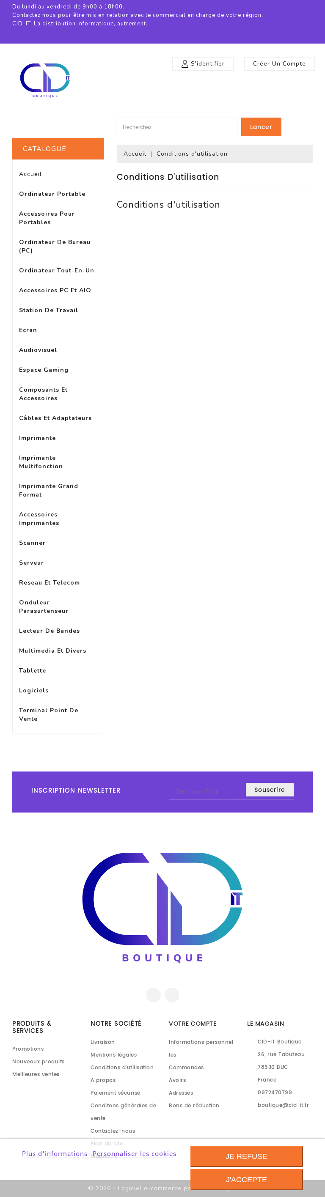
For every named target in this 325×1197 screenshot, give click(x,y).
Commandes (186, 1068)
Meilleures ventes (36, 1075)
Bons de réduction (194, 1106)
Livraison (103, 1042)
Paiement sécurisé (115, 1093)
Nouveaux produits (38, 1062)
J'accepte (246, 1179)
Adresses (181, 1093)
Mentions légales (114, 1055)
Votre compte (192, 1024)
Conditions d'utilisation (122, 1068)
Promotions (28, 1049)
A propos (103, 1080)
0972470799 (275, 1093)
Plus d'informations (55, 1153)
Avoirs (177, 1080)
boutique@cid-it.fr (283, 1105)
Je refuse (246, 1156)
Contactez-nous (113, 1131)
